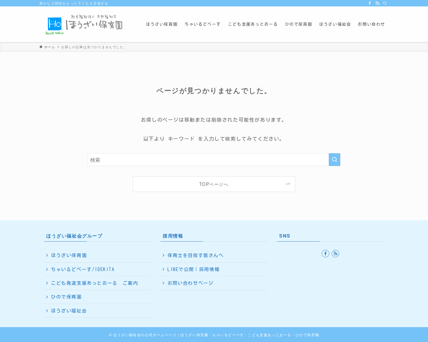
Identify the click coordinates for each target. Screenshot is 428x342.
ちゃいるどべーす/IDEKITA (83, 269)
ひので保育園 (66, 296)
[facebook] (370, 3)
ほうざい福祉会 (69, 310)
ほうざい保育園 (69, 255)
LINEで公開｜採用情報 (193, 269)
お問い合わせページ (190, 283)
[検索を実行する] (334, 159)
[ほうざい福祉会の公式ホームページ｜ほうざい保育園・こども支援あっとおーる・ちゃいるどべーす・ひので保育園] (85, 24)
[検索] (385, 3)
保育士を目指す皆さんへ (195, 255)
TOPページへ (214, 184)
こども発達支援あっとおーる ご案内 (94, 283)
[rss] (377, 3)
